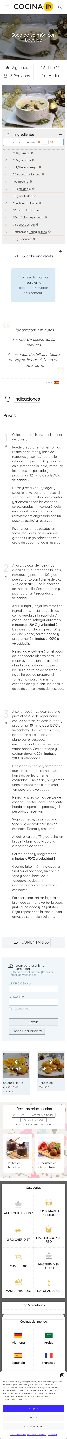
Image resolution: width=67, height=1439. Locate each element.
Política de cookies (18, 1434)
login (40, 277)
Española (18, 1363)
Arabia (48, 1342)
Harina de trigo (38, 231)
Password (16, 996)
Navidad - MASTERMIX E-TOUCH (33, 1124)
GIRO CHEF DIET (18, 1239)
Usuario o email (19, 983)
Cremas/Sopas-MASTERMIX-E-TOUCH (33, 1115)
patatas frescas (30, 174)
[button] (62, 1375)
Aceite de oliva (27, 196)
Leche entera (27, 224)
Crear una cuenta (27, 1030)
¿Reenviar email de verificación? (32, 973)
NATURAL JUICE (48, 1291)
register (31, 282)
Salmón (25, 153)
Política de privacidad (36, 1434)
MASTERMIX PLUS (18, 1291)
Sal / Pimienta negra (25, 167)
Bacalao (26, 160)
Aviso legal (52, 1434)
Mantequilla (35, 203)
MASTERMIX (18, 1266)
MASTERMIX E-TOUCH (33, 1119)
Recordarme (20, 1008)
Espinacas (25, 239)
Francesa (48, 1363)
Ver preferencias (33, 1426)
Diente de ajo (23, 188)
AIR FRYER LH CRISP (18, 1213)
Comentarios (35, 942)
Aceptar (33, 1408)
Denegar (33, 1417)
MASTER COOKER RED (48, 1239)
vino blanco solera (30, 210)
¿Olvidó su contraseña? (25, 972)
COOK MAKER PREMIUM (49, 1213)
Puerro (24, 181)
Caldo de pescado (32, 217)
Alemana (18, 1342)
